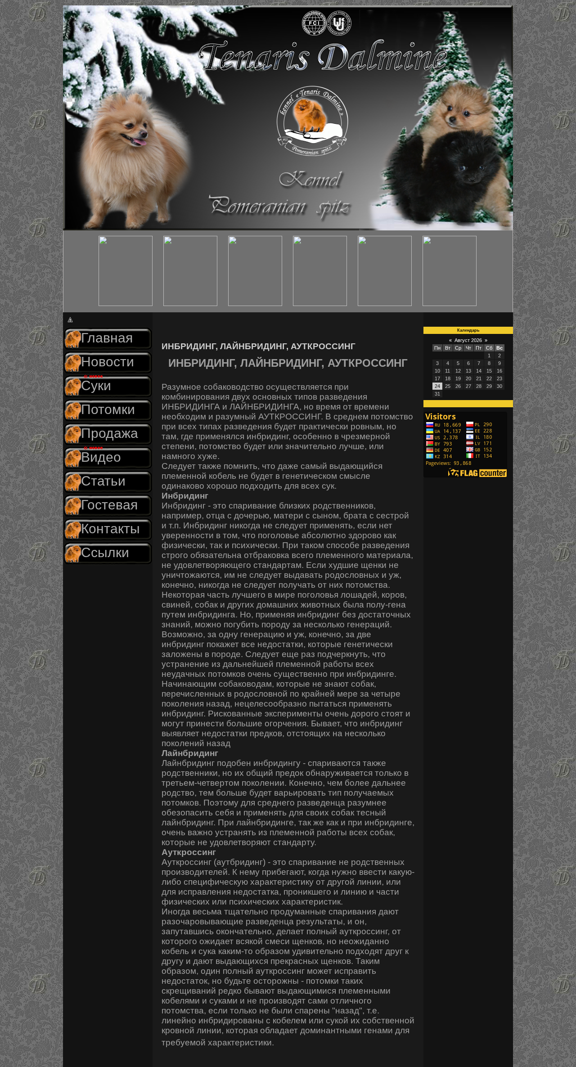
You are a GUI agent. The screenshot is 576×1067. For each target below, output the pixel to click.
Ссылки (105, 552)
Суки (96, 385)
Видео (101, 457)
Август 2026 (468, 340)
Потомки (108, 409)
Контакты (110, 528)
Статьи (103, 480)
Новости (107, 361)
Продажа (109, 433)
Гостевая (109, 504)
